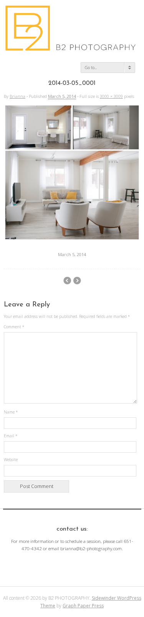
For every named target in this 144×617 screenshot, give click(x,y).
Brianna (17, 96)
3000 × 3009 (111, 96)
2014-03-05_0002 (77, 281)
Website (11, 459)
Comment (14, 326)
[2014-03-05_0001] (72, 238)
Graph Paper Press (83, 605)
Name (11, 412)
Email (10, 435)
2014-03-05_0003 (67, 281)
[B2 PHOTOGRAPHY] (72, 48)
